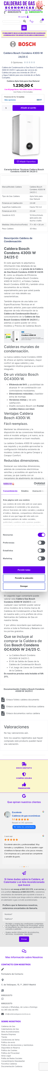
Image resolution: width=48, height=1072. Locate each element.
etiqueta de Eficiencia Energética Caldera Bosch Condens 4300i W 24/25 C (21, 278)
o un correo (39, 889)
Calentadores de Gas (10, 1029)
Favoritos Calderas (9, 1064)
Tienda (4, 1037)
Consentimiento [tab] (10, 491)
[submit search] (24, 21)
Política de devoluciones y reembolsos (17, 1045)
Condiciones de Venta (10, 1040)
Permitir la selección (24, 578)
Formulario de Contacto (12, 974)
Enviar (24, 939)
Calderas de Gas (8, 1026)
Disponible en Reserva (10, 1048)
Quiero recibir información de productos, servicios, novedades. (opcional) (22, 933)
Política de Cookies (9, 1050)
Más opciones (10, 100)
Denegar (24, 586)
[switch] (41, 543)
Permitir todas (24, 570)
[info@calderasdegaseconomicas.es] (2, 1014)
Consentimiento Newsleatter (13, 1061)
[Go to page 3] (24, 866)
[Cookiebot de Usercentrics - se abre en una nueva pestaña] (34, 484)
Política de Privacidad (10, 1053)
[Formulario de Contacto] (2, 969)
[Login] (28, 16)
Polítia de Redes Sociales (11, 1058)
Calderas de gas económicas (26, 816)
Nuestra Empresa (8, 1034)
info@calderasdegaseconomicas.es (17, 1014)
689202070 (14, 12)
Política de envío (8, 1042)
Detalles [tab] (24, 491)
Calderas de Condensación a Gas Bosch (23, 611)
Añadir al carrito (28, 108)
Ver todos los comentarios (24, 827)
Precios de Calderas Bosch (28, 325)
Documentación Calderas (11, 1066)
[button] (24, 27)
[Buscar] (11, 21)
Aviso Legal (6, 1056)
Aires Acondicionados (10, 1032)
